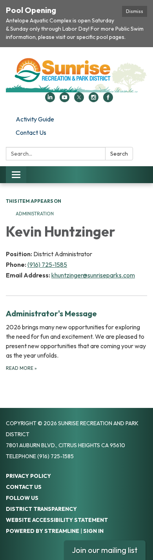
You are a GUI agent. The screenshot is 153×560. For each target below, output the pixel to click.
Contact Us (31, 132)
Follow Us (22, 497)
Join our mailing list (105, 550)
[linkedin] (50, 100)
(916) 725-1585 (47, 264)
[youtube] (64, 100)
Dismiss (134, 11)
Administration (35, 214)
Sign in (93, 530)
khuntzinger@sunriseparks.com (93, 275)
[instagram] (93, 100)
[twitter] (79, 100)
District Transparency (41, 508)
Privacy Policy (28, 475)
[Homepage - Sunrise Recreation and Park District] (76, 73)
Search (119, 153)
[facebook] (108, 100)
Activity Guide (35, 119)
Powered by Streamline (42, 530)
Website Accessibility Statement (57, 519)
